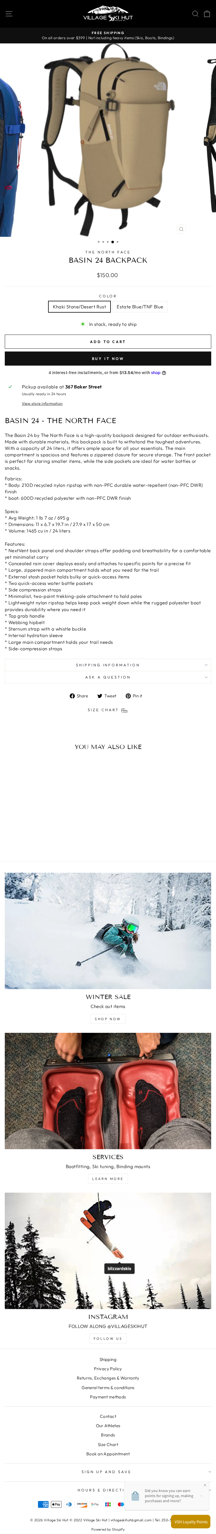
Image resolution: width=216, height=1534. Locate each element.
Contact (108, 1416)
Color (108, 296)
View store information (42, 403)
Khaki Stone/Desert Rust (79, 307)
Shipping (108, 1359)
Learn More (108, 1179)
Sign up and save (107, 1471)
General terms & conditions (108, 1387)
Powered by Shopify (108, 1529)
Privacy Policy (108, 1368)
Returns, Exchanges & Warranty (108, 1378)
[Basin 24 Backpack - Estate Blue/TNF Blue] (48, 842)
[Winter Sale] (108, 931)
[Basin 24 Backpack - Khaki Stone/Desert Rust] (41, 842)
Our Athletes (108, 1425)
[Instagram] (108, 1251)
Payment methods (108, 1397)
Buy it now (108, 358)
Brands (108, 1435)
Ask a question (108, 677)
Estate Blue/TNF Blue (140, 307)
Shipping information (108, 665)
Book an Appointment (108, 1453)
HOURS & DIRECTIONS (107, 1490)
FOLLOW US (108, 1338)
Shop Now (108, 1019)
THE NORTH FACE (108, 252)
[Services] (108, 1091)
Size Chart (108, 1444)
